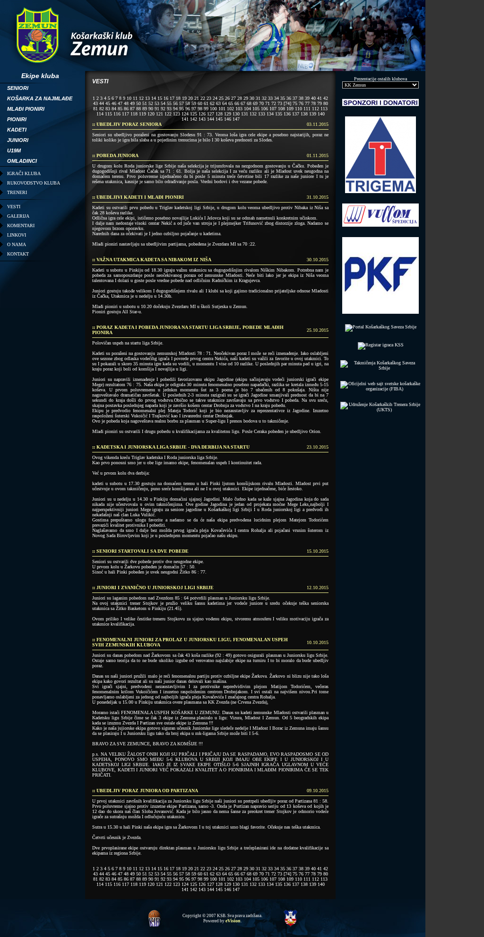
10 (129, 98)
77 (307, 103)
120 (151, 113)
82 (101, 108)
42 (325, 98)
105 (255, 108)
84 (114, 108)
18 (178, 98)
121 (159, 113)
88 (138, 108)
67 (243, 103)
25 (221, 98)
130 (236, 113)
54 (163, 103)
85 (120, 108)
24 (215, 98)
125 (193, 113)
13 (147, 98)
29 (245, 98)
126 (202, 113)
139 (312, 113)
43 (95, 103)
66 (236, 103)
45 (107, 103)
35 (282, 98)
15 (159, 98)
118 (134, 113)
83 (107, 108)
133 (261, 113)
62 (212, 103)
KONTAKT (18, 253)
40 (313, 98)
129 (227, 113)
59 (193, 103)
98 (200, 108)
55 (169, 103)
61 (206, 103)
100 (213, 108)
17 (172, 98)
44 (101, 103)
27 (233, 98)
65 (230, 103)
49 (132, 103)
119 (142, 113)
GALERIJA (18, 216)
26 (227, 98)
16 (166, 98)
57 (181, 103)
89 (144, 108)
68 (249, 103)
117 (125, 113)
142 (193, 119)
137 (295, 113)
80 (325, 103)
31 (258, 98)
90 (150, 108)
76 (301, 103)
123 (176, 113)
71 (267, 103)
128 (219, 113)
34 (276, 98)
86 (126, 108)
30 (252, 98)
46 (114, 103)
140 (321, 113)
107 (273, 108)
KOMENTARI (21, 225)
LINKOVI (16, 235)
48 (126, 103)
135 (278, 113)
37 (295, 98)
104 (247, 108)
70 (261, 103)
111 (307, 108)
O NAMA (16, 244)
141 (185, 119)
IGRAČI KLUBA (24, 173)
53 (157, 103)
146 (227, 119)
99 (206, 108)
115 (108, 113)
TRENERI (17, 192)
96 (187, 108)
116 (117, 113)
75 (295, 103)
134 (270, 113)
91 (157, 108)
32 (264, 98)
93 (169, 108)
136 (287, 113)
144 (210, 119)
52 (150, 103)
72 (273, 103)
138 (304, 113)
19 (184, 98)
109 (290, 108)
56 (175, 103)
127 (210, 113)
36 (288, 98)
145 (219, 119)
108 (281, 108)
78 (313, 103)
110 (298, 108)
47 (120, 103)
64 (224, 103)
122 (168, 113)
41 (319, 98)
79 (319, 103)
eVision (233, 920)
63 (218, 103)
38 (301, 98)
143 (202, 119)
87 (132, 108)
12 (141, 98)
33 (270, 98)
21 (196, 98)
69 (255, 103)
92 (163, 108)
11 (135, 98)
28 (239, 98)
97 (193, 108)
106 (264, 108)
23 (209, 98)
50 (138, 103)
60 (200, 103)
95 (181, 108)
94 (175, 108)
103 (238, 108)
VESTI (13, 206)
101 (221, 108)
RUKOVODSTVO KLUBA (33, 183)
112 (315, 108)
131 (244, 113)
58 (187, 103)
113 (324, 108)
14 (153, 98)
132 (253, 113)
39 (307, 98)
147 (236, 119)
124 (185, 113)
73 (279, 103)
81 (95, 108)
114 (100, 113)
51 (144, 103)
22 (202, 98)
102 (230, 108)
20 (190, 98)
